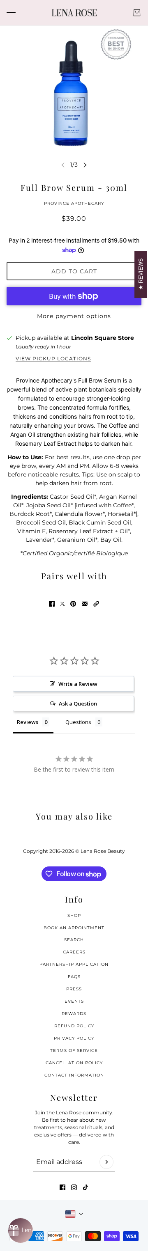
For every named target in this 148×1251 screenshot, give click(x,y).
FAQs (74, 976)
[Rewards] (20, 1230)
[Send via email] (84, 603)
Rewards (74, 1013)
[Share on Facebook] (51, 603)
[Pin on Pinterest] (73, 603)
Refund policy (74, 1026)
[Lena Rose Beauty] (74, 13)
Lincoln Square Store (102, 337)
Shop (74, 915)
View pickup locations (53, 358)
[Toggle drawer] (11, 12)
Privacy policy (74, 1038)
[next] (85, 165)
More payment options (74, 316)
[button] (96, 603)
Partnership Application (74, 964)
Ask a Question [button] (78, 703)
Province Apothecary (74, 203)
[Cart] (136, 12)
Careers (74, 952)
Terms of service (74, 1050)
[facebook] (62, 1187)
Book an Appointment (74, 927)
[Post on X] (62, 603)
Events (74, 1001)
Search (74, 939)
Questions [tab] (78, 722)
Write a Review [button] (77, 683)
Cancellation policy (74, 1062)
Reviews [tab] (27, 722)
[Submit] (106, 1162)
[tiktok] (85, 1187)
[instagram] (74, 1187)
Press (74, 989)
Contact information (74, 1075)
